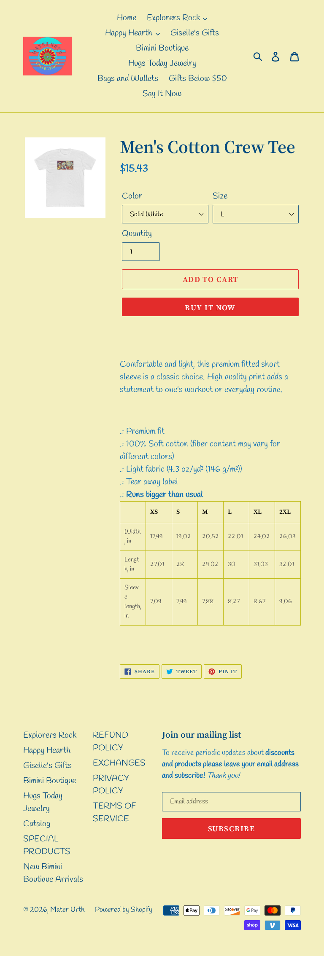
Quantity (137, 233)
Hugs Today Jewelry (162, 63)
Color (132, 196)
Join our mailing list (201, 734)
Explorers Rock (174, 18)
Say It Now (162, 93)
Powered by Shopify (123, 910)
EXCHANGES (119, 763)
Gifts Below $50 (198, 78)
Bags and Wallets (127, 78)
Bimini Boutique (162, 48)
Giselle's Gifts (194, 33)
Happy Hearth (129, 33)
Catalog (36, 824)
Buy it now (210, 307)
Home (126, 18)
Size (220, 196)
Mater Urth (67, 910)
